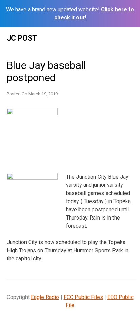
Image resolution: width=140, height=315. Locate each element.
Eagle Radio (45, 297)
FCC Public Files (83, 297)
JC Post (22, 38)
